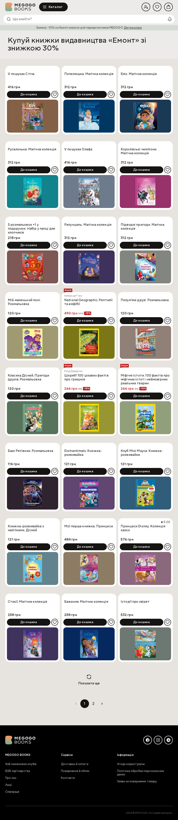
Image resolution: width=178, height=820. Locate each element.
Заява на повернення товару (137, 781)
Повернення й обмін (75, 771)
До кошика (28, 94)
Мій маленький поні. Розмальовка (24, 302)
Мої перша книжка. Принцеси (88, 526)
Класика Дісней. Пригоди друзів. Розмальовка (28, 377)
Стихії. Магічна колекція (27, 602)
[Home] (22, 7)
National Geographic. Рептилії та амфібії (88, 302)
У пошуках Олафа (78, 149)
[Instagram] (158, 740)
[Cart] (168, 7)
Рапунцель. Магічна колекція (87, 225)
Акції (8, 785)
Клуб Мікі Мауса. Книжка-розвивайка (142, 453)
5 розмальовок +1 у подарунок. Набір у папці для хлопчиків (31, 228)
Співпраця (12, 792)
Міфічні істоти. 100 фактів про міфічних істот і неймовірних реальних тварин (145, 379)
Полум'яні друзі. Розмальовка (145, 300)
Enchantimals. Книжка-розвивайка (83, 453)
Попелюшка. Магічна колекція (88, 74)
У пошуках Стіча (21, 74)
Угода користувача (131, 764)
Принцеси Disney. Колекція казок (143, 528)
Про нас (10, 778)
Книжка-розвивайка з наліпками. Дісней (26, 528)
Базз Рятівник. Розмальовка (30, 451)
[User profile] (146, 7)
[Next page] (102, 703)
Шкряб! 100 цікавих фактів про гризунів (86, 377)
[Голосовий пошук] (169, 19)
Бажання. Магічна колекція (86, 602)
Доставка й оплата (74, 764)
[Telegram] (168, 740)
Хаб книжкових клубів (20, 764)
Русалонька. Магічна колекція (32, 149)
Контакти (68, 778)
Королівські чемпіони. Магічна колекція (139, 151)
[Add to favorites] (54, 94)
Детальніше (133, 27)
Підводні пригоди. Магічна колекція (142, 227)
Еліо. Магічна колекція (139, 74)
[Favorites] (157, 7)
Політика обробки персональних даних (140, 772)
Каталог (56, 7)
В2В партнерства (17, 771)
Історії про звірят (135, 602)
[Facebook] (147, 740)
